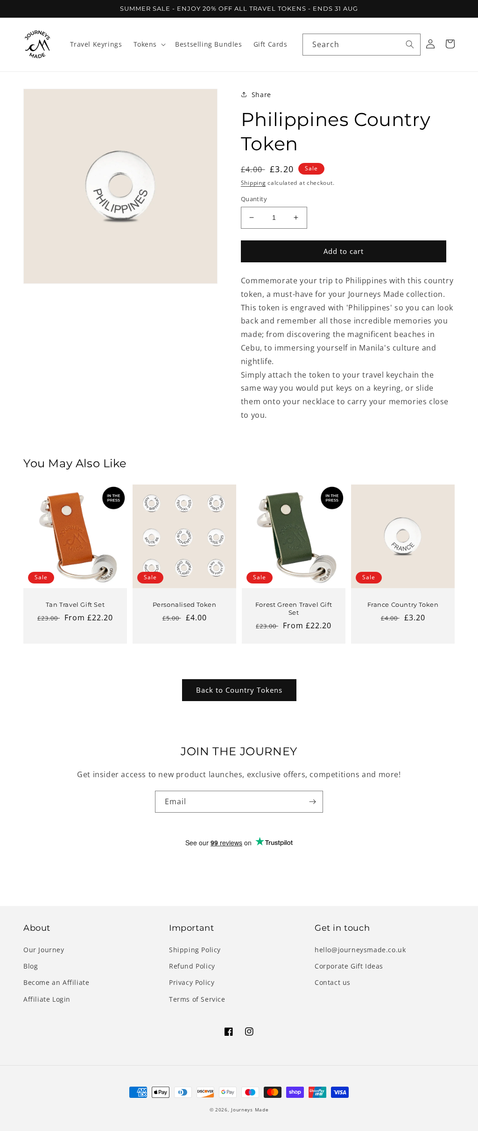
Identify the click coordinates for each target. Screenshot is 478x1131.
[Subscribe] (312, 802)
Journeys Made (249, 1109)
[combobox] (362, 44)
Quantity (254, 199)
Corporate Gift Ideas (349, 966)
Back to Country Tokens (239, 690)
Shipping (253, 183)
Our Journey (43, 949)
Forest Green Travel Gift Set (293, 608)
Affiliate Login (46, 999)
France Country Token (403, 604)
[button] (149, 44)
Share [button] (261, 94)
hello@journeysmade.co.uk (360, 949)
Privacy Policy (191, 982)
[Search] (410, 44)
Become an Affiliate (56, 982)
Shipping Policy (195, 949)
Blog (30, 966)
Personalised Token (185, 604)
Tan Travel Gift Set (75, 604)
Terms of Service (197, 999)
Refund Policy (192, 966)
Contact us (333, 982)
